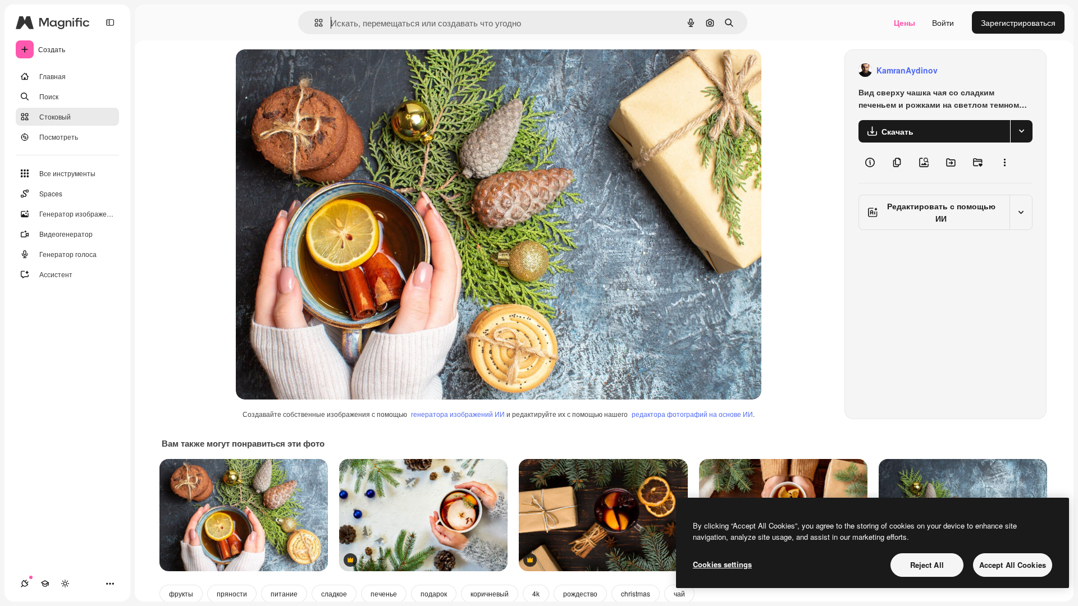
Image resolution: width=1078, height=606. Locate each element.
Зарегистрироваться (1018, 22)
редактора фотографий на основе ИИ (692, 414)
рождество (580, 593)
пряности (232, 593)
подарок (434, 593)
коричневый (490, 593)
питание (284, 593)
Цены (904, 22)
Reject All (927, 564)
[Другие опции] (1004, 163)
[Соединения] (25, 584)
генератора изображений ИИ (458, 414)
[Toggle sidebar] (110, 22)
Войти (943, 22)
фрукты (181, 593)
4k (536, 593)
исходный (311, 70)
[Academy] (45, 584)
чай (679, 593)
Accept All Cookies (1012, 564)
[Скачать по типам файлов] (1021, 131)
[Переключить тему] (65, 584)
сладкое (334, 593)
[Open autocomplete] (314, 23)
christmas (635, 593)
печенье (384, 593)
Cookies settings (722, 564)
